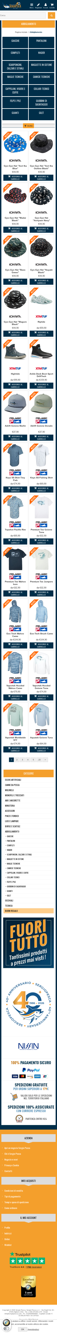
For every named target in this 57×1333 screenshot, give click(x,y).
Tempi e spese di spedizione (16, 1202)
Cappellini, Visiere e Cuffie (15, 90)
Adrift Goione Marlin (15, 426)
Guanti (15, 113)
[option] (28, 1047)
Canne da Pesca (12, 785)
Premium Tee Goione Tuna (41, 530)
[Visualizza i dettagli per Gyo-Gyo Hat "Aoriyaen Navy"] (41, 195)
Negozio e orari (11, 1159)
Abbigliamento (12, 831)
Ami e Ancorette (12, 800)
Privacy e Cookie (11, 1165)
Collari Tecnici (41, 89)
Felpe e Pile (15, 101)
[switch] (6, 1328)
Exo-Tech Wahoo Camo (15, 634)
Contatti (8, 1171)
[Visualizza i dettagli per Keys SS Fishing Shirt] (41, 455)
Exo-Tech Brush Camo (41, 633)
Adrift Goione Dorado (41, 426)
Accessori (10, 810)
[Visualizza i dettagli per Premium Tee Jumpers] (41, 559)
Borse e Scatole (12, 826)
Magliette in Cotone (41, 65)
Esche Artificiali (13, 779)
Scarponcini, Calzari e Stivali (15, 66)
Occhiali (9, 900)
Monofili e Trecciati (14, 795)
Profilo (7, 1227)
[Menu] (32, 4)
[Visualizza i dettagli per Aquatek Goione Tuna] (41, 715)
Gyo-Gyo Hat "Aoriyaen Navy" (41, 219)
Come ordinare (10, 1208)
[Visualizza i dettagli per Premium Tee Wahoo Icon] (15, 559)
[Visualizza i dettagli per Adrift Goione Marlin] (15, 403)
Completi (15, 53)
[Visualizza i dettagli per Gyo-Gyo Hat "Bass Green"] (15, 247)
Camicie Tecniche (41, 77)
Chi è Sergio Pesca (12, 1153)
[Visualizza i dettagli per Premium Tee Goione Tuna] (41, 507)
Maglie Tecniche (15, 77)
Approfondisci (33, 1329)
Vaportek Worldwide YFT (15, 738)
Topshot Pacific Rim (15, 529)
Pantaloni (41, 41)
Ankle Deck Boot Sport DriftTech (41, 375)
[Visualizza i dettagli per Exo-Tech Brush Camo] (41, 611)
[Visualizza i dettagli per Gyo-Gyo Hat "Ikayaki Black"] (41, 247)
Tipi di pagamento (12, 1196)
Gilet (41, 113)
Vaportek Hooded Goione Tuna (41, 686)
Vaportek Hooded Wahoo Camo (15, 686)
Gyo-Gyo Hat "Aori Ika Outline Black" (41, 167)
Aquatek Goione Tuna (41, 737)
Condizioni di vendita (13, 1190)
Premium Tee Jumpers (41, 581)
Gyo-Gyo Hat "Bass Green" (15, 271)
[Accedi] (45, 4)
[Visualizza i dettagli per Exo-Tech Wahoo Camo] (15, 611)
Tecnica (8, 905)
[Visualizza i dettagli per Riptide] (41, 299)
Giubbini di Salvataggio (41, 102)
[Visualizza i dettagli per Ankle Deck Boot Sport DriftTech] (41, 351)
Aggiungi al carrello (17, 177)
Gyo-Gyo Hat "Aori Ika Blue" (15, 167)
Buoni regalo (11, 910)
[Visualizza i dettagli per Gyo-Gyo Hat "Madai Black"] (15, 195)
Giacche (15, 41)
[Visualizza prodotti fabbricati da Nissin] (28, 1046)
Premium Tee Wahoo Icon (15, 582)
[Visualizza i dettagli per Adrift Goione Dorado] (41, 403)
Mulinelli (9, 790)
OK (22, 1329)
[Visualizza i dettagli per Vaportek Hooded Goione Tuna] (41, 663)
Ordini (7, 1239)
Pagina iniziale (21, 32)
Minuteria (10, 805)
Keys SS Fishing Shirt (41, 477)
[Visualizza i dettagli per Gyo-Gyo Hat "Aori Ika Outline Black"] (41, 143)
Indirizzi (8, 1233)
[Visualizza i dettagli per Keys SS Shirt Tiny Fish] (15, 455)
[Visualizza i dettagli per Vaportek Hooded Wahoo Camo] (15, 663)
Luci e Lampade (12, 821)
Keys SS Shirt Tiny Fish (15, 478)
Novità (7, 135)
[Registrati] (38, 4)
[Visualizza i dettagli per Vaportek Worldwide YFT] (15, 715)
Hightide (15, 374)
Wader (41, 53)
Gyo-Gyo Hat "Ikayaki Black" (41, 271)
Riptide (41, 322)
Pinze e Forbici (12, 816)
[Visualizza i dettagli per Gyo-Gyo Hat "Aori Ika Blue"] (15, 143)
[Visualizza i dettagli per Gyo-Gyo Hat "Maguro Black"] (15, 299)
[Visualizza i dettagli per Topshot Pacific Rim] (15, 507)
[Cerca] (51, 15)
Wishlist (8, 1245)
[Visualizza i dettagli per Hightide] (15, 351)
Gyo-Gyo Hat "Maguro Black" (15, 323)
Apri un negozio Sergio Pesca (17, 1148)
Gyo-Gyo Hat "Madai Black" (15, 219)
